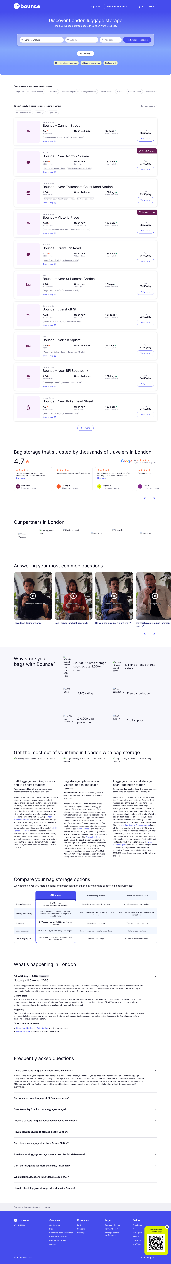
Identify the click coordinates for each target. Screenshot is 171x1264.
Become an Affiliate (58, 1236)
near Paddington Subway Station (135, 825)
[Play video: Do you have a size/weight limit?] (114, 596)
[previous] (145, 498)
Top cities (96, 6)
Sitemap (81, 1232)
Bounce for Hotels (57, 1240)
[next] (154, 498)
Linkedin (137, 1240)
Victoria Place (83, 829)
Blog (51, 1229)
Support (81, 1229)
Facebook (137, 1225)
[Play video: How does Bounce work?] (33, 596)
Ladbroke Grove (23, 1031)
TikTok (136, 1236)
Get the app (54, 1225)
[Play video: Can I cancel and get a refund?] (73, 596)
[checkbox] (21, 91)
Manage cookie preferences (112, 1233)
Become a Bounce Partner (61, 1232)
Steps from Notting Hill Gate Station (32, 1028)
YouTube (137, 1244)
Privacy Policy (111, 1229)
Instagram (137, 1232)
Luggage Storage (32, 1207)
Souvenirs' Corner (94, 837)
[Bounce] (27, 6)
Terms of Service (112, 1225)
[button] (137, 40)
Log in (140, 6)
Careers (52, 1244)
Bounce (17, 1207)
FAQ (79, 1225)
